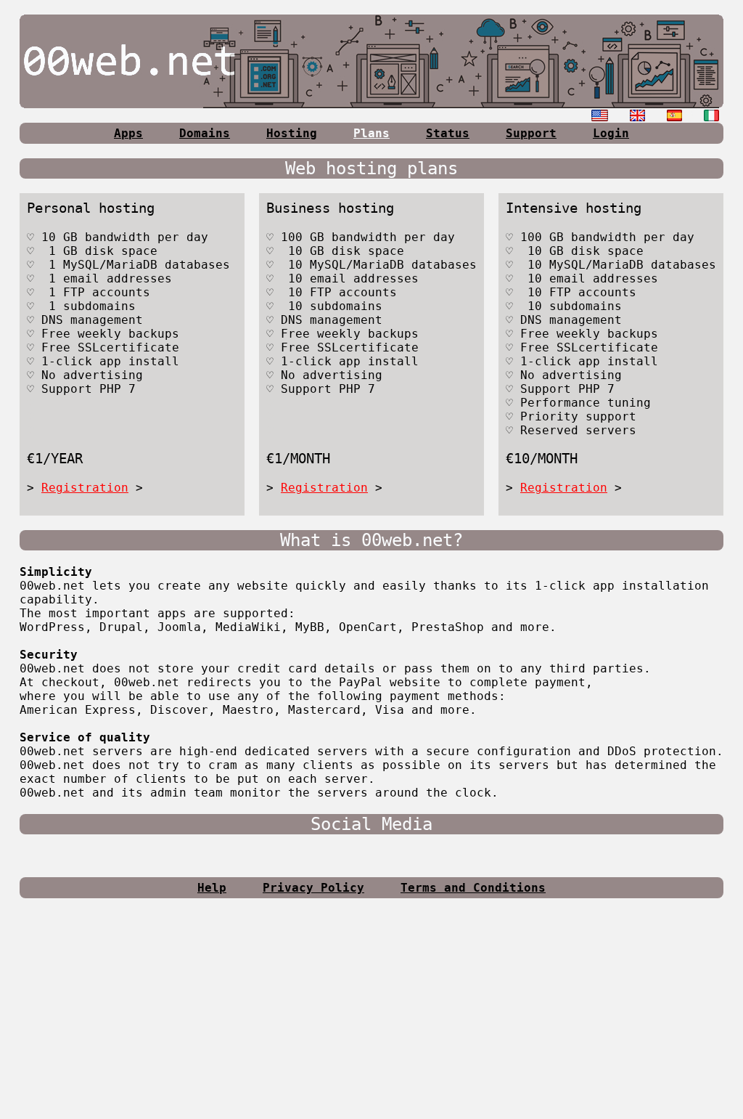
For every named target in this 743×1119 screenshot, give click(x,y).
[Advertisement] (371, 1014)
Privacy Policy (313, 888)
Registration (84, 488)
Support (531, 133)
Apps (128, 133)
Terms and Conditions (473, 888)
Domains (204, 133)
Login (611, 133)
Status (447, 133)
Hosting (291, 133)
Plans (371, 133)
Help (211, 888)
